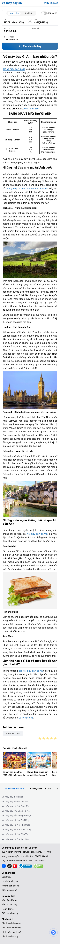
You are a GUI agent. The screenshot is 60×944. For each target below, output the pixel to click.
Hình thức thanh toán (12, 932)
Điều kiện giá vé (9, 890)
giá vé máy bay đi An (31, 670)
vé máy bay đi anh (13, 733)
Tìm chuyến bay (32, 46)
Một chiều (14, 13)
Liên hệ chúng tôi (10, 881)
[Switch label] (44, 13)
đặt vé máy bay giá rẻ (14, 69)
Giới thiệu (6, 877)
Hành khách (9, 37)
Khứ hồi (28, 13)
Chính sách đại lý (10, 936)
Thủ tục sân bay (9, 904)
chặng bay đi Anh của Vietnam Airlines (27, 188)
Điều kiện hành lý (10, 913)
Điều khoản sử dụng (11, 927)
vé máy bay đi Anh (37, 533)
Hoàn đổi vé (8, 909)
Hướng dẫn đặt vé (10, 885)
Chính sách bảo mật (11, 923)
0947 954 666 (51, 3)
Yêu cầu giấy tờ (9, 900)
